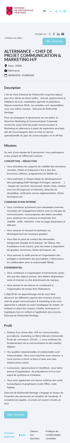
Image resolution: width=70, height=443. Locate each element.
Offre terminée (54, 41)
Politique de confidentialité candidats (53, 435)
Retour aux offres (14, 38)
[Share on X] (49, 34)
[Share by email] (62, 34)
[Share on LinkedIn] (58, 34)
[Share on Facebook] (53, 34)
